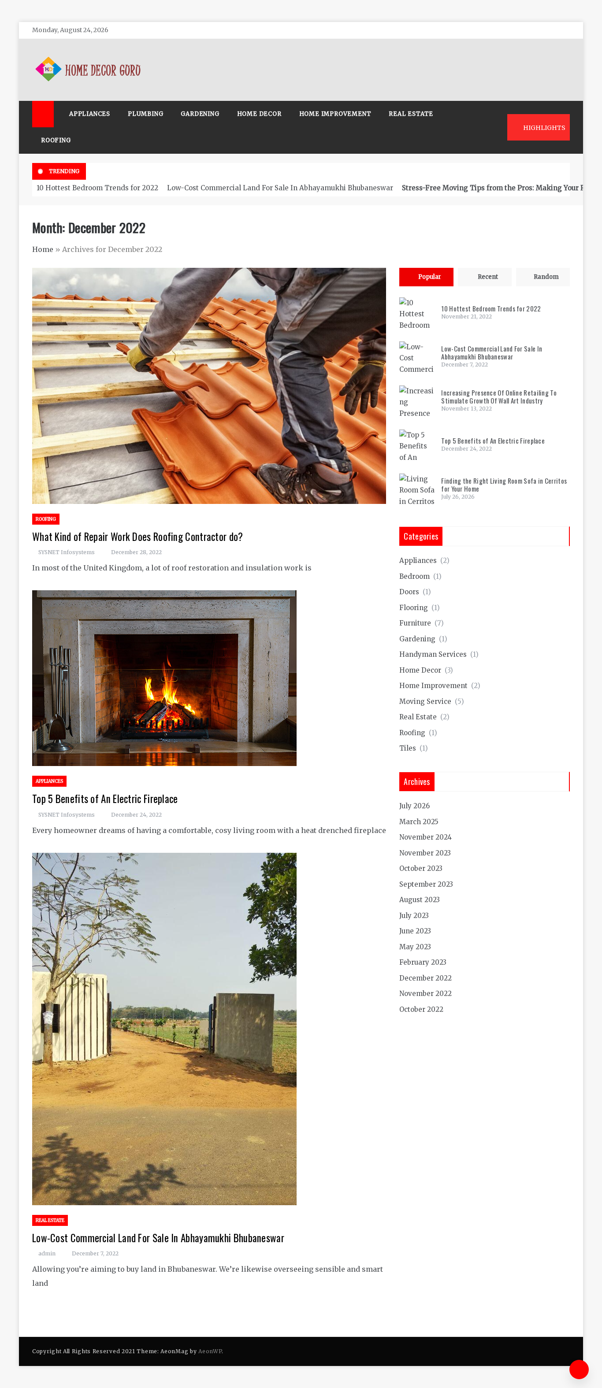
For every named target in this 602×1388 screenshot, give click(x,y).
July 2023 (414, 915)
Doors (409, 592)
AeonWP (210, 1351)
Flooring (413, 607)
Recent (488, 277)
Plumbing (145, 114)
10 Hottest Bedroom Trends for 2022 (97, 188)
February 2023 (422, 962)
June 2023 (415, 931)
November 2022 (425, 993)
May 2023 (415, 947)
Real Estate (411, 114)
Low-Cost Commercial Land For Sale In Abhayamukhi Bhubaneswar (280, 188)
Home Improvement (335, 114)
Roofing (56, 140)
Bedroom (414, 576)
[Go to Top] (579, 1369)
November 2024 (425, 837)
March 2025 (418, 822)
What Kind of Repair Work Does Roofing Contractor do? (137, 536)
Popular (429, 277)
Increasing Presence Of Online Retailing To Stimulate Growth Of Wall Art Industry (499, 396)
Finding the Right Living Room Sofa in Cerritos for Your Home (504, 484)
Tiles (407, 748)
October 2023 (420, 868)
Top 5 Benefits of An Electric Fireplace (105, 798)
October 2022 (421, 1009)
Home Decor (259, 114)
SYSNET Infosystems (66, 552)
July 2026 (414, 806)
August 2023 (419, 900)
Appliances (89, 114)
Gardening (200, 114)
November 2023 (425, 853)
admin (47, 1253)
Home (42, 249)
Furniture (415, 623)
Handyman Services (433, 654)
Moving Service (425, 701)
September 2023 (426, 884)
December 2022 (425, 978)
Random (546, 277)
